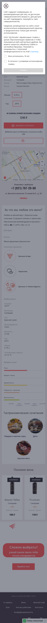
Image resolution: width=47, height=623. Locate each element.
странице (34, 51)
